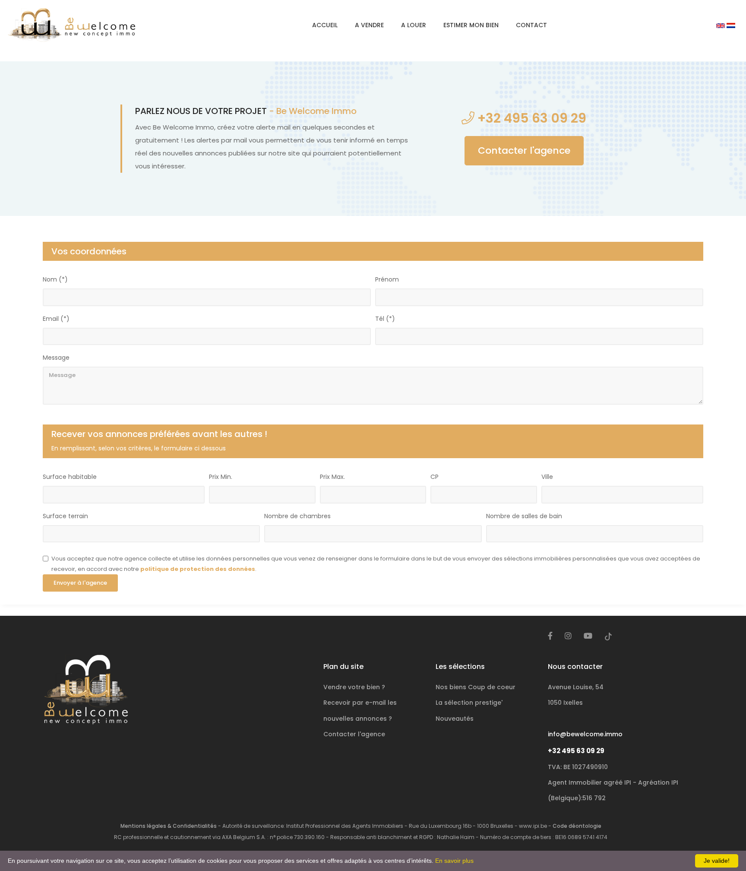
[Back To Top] (722, 847)
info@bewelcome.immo (585, 734)
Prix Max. (332, 476)
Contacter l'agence (524, 150)
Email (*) (56, 318)
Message (56, 357)
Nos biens (475, 687)
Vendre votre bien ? (354, 687)
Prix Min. (220, 476)
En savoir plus (454, 860)
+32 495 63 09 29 (576, 750)
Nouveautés (455, 718)
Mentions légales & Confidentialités (168, 826)
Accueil (325, 25)
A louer (413, 25)
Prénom (387, 279)
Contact (531, 25)
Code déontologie (577, 826)
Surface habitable (70, 476)
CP (434, 476)
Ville (547, 476)
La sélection (469, 702)
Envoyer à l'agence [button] (80, 583)
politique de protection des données (197, 569)
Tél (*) (385, 318)
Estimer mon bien (471, 25)
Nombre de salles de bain (524, 516)
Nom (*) (55, 279)
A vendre (369, 25)
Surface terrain (65, 516)
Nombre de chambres (297, 516)
